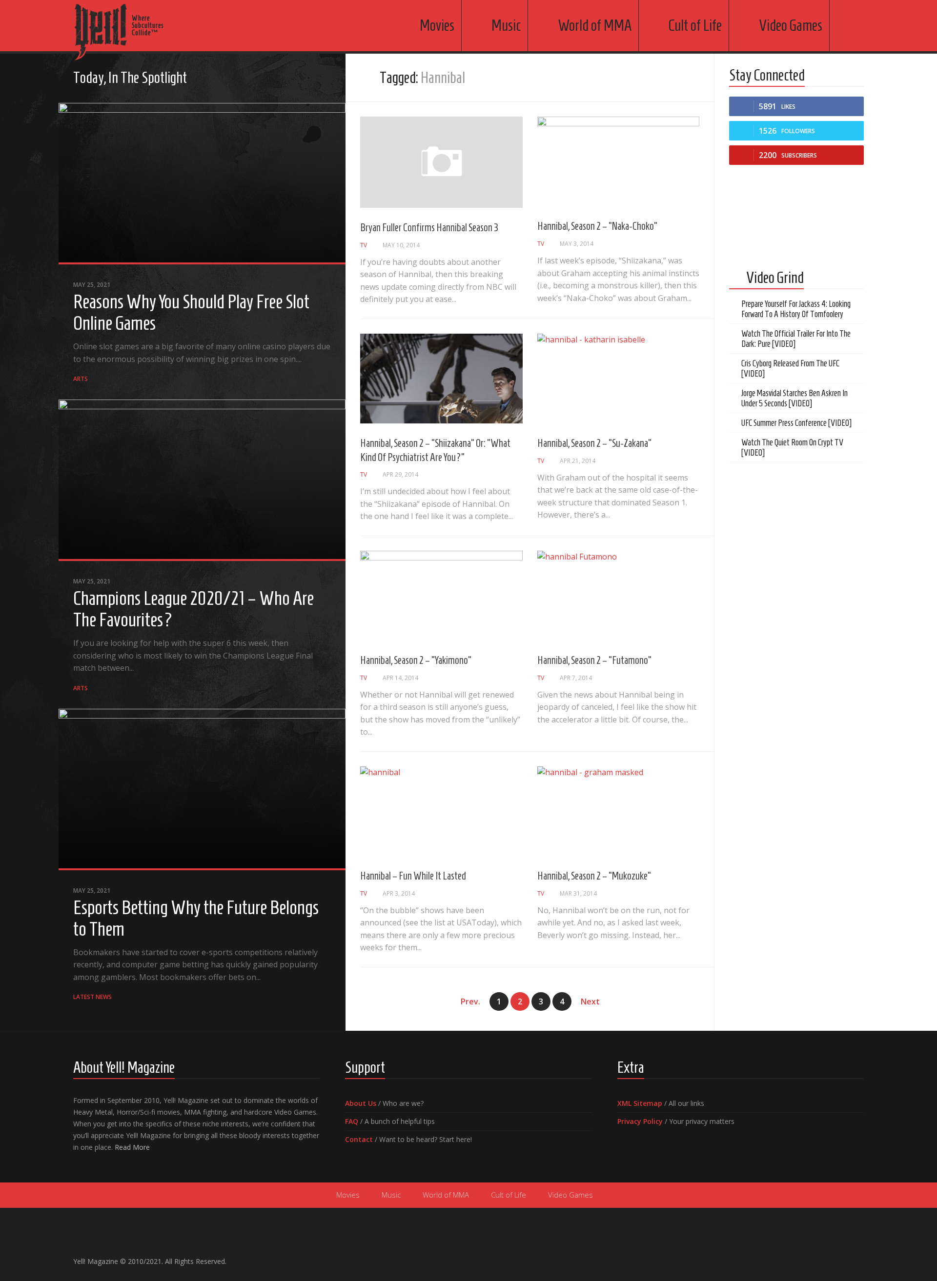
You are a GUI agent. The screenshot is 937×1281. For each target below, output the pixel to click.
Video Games (790, 25)
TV (363, 245)
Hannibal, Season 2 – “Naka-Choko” (597, 226)
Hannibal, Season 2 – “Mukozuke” (594, 875)
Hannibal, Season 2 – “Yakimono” (415, 660)
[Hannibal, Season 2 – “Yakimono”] (441, 595)
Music (506, 25)
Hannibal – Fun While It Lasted (413, 875)
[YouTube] (294, 79)
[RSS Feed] (325, 79)
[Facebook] (278, 79)
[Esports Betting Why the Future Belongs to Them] (202, 789)
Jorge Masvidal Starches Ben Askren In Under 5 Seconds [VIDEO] (794, 398)
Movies (437, 25)
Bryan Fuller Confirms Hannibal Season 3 (429, 227)
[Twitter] (309, 79)
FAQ (351, 1121)
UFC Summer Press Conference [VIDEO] (796, 423)
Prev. (470, 1001)
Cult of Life (695, 25)
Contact (359, 1139)
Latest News (92, 997)
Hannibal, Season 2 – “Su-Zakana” (594, 443)
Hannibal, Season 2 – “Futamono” (594, 660)
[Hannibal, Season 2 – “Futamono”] (618, 595)
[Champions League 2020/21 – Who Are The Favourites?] (202, 480)
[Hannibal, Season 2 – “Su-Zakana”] (618, 378)
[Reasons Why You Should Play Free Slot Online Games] (202, 183)
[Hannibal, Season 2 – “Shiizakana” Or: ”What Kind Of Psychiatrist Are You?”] (441, 378)
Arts (80, 379)
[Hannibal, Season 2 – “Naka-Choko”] (618, 161)
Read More (132, 1147)
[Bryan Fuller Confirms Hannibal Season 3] (441, 162)
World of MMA (594, 25)
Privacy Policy (640, 1121)
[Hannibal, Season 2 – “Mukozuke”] (618, 811)
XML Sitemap (639, 1103)
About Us (360, 1103)
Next (590, 1001)
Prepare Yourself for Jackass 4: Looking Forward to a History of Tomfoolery (796, 309)
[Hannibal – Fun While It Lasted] (441, 811)
